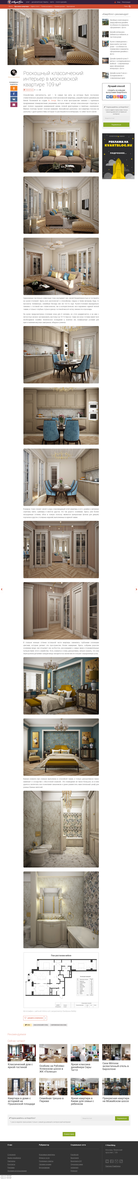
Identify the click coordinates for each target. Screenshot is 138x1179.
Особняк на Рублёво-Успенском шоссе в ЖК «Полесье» (52, 1068)
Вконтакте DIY (76, 1161)
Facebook (74, 1155)
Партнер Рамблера (112, 1166)
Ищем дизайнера (14, 1158)
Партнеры (11, 1161)
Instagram (74, 1168)
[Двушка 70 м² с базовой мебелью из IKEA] (1, 589)
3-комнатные (29, 90)
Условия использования (17, 1171)
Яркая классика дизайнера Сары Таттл (81, 1067)
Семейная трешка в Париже (51, 1100)
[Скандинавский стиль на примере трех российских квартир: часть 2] (136, 589)
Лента (11, 6)
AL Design (52, 101)
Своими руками (59, 6)
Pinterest (74, 1171)
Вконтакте (75, 1158)
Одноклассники (77, 1164)
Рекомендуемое (17, 1034)
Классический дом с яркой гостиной (20, 1066)
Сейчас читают (16, 1040)
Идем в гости (35, 6)
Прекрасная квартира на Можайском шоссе (116, 1100)
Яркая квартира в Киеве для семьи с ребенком (82, 1101)
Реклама (11, 1168)
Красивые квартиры (21, 6)
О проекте (12, 1155)
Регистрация (126, 2)
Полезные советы (47, 6)
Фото (52, 2)
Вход (118, 2)
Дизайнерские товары (40, 2)
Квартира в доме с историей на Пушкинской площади (21, 1101)
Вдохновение (71, 6)
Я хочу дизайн (61, 2)
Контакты (11, 1164)
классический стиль (41, 1025)
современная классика (58, 1025)
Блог (28, 2)
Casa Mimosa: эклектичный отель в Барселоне (116, 1066)
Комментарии (69, 1134)
